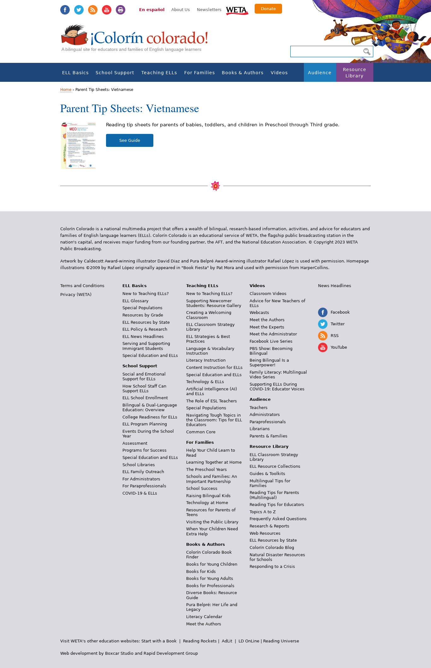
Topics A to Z (263, 511)
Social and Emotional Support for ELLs (144, 376)
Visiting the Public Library (212, 522)
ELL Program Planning (144, 424)
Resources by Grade (142, 315)
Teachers (259, 407)
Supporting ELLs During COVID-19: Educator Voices (277, 386)
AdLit (227, 641)
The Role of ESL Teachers (211, 401)
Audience (320, 72)
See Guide (129, 140)
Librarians (260, 428)
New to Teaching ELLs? (145, 293)
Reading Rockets (200, 641)
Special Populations (142, 307)
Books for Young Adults (209, 578)
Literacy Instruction (206, 360)
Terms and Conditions (82, 285)
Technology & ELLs (205, 381)
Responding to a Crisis (272, 566)
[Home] (138, 41)
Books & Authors (242, 72)
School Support (115, 72)
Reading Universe (281, 641)
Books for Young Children (211, 564)
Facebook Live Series (271, 341)
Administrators (265, 414)
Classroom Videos (268, 293)
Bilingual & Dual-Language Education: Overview (149, 407)
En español (151, 9)
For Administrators (141, 479)
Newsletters (209, 9)
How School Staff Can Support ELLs (144, 388)
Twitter (79, 10)
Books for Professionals (210, 585)
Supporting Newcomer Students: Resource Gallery (213, 303)
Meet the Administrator (273, 334)
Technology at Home (207, 502)
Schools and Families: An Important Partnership (211, 479)
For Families (199, 72)
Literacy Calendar (204, 616)
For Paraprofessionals (144, 486)
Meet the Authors (203, 624)
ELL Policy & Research (144, 329)
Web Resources (265, 533)
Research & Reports (269, 526)
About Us (180, 9)
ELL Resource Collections (275, 466)
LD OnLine (249, 641)
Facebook (65, 10)
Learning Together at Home (214, 462)
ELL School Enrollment (145, 397)
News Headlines (334, 285)
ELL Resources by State (146, 322)
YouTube (106, 10)
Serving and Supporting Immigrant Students (146, 346)
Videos (279, 72)
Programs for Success (144, 450)
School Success (201, 488)
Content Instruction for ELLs (214, 367)
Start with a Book (159, 641)
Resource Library (354, 72)
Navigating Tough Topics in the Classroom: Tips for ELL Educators (214, 420)
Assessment (134, 443)
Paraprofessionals (268, 421)
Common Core (201, 432)
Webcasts (259, 312)
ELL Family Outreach (143, 471)
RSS (92, 10)
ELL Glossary (135, 300)
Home (65, 89)
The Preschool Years (206, 469)
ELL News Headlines (143, 336)
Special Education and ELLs (150, 355)
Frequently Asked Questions (278, 518)
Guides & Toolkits (267, 473)
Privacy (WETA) (76, 294)
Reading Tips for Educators (277, 504)
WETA (237, 10)
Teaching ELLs (159, 72)
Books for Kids (201, 571)
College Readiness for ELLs (149, 417)
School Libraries (138, 464)
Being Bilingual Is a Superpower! (269, 362)
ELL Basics (75, 72)
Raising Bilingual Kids (208, 495)
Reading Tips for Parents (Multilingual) (274, 495)
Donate (268, 8)
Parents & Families (268, 436)
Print (120, 10)
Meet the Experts (267, 327)
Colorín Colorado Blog (272, 547)
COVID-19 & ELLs (139, 493)
